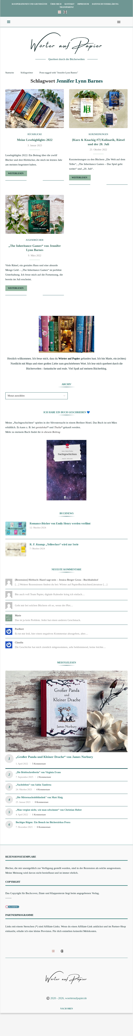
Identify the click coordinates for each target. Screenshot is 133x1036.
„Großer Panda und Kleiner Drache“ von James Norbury (54, 757)
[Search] (124, 22)
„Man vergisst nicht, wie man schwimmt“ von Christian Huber (49, 810)
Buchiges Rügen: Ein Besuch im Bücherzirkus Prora (43, 822)
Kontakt (69, 4)
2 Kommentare (44, 777)
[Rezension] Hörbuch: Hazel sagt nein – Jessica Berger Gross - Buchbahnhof (56, 579)
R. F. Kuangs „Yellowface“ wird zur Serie (54, 544)
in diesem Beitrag (50, 432)
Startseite (9, 72)
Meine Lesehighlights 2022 (34, 140)
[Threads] (65, 11)
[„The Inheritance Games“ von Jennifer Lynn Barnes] (34, 214)
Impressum (83, 4)
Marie (18, 615)
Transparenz (67, 7)
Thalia (57, 427)
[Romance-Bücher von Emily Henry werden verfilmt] (15, 528)
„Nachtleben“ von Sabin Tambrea (33, 784)
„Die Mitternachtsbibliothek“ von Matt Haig (39, 797)
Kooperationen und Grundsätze (29, 4)
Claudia (19, 642)
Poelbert (19, 629)
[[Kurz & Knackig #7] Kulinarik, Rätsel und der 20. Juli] (98, 108)
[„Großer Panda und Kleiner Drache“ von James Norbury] (66, 711)
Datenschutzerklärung (105, 4)
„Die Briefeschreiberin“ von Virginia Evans (38, 772)
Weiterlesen (16, 173)
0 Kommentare (41, 802)
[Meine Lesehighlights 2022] (34, 108)
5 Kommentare (39, 763)
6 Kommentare (44, 827)
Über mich (55, 4)
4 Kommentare (43, 789)
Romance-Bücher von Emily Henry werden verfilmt (60, 523)
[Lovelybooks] (59, 11)
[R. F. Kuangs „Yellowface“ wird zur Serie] (15, 549)
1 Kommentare (39, 814)
